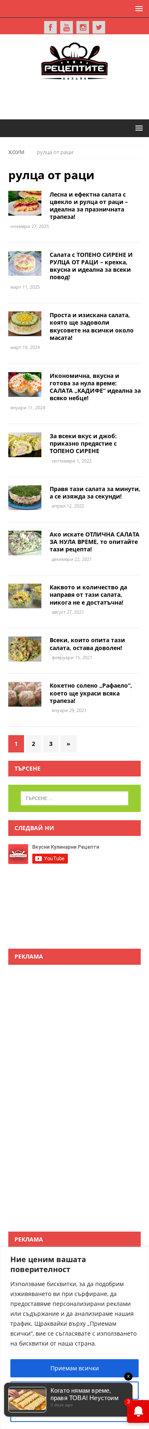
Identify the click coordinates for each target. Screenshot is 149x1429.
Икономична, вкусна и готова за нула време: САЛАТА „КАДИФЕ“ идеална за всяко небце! (95, 387)
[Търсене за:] (74, 798)
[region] (74, 1338)
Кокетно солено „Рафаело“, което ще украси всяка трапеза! (91, 692)
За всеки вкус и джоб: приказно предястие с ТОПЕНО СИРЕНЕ (83, 443)
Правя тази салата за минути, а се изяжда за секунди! (95, 492)
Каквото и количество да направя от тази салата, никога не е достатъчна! (88, 594)
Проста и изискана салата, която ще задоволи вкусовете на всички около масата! (92, 326)
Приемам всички (74, 1368)
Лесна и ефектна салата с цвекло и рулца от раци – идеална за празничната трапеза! (89, 205)
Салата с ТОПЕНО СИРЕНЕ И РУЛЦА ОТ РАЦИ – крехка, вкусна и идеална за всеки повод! (91, 266)
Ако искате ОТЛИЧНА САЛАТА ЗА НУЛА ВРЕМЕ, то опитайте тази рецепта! (94, 541)
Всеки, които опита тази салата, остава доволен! (87, 643)
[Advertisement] (78, 98)
